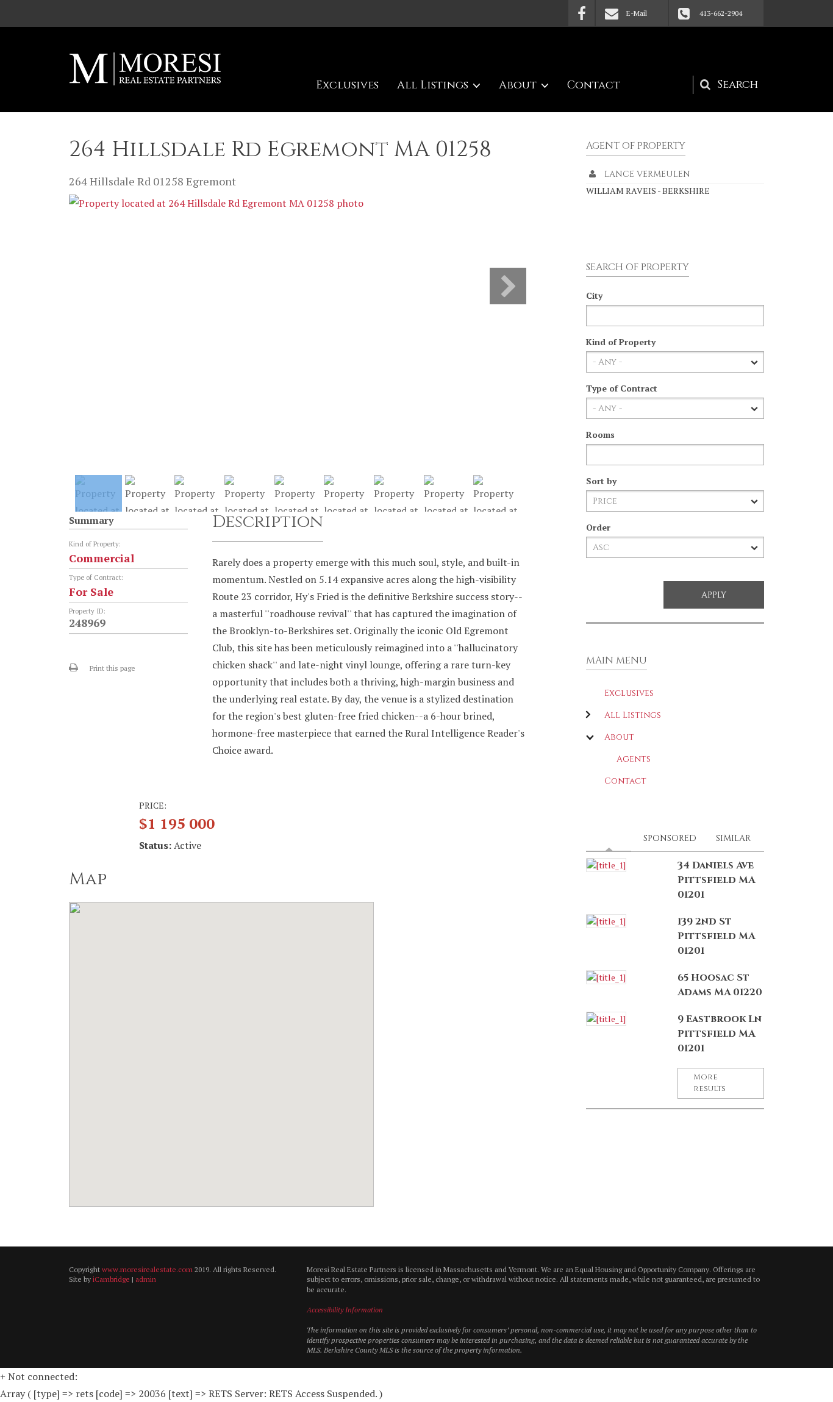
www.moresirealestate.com (147, 1269)
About (518, 85)
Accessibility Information (345, 1309)
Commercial (101, 558)
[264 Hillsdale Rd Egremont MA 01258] (216, 203)
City (594, 295)
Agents (634, 759)
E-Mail (636, 13)
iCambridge (111, 1279)
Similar (733, 838)
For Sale (91, 591)
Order (598, 527)
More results (709, 1083)
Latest (612, 838)
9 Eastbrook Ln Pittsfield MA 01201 (719, 1033)
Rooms (600, 434)
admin (145, 1279)
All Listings (432, 85)
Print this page (112, 668)
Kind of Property (621, 342)
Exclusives (347, 85)
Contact (593, 85)
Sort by (601, 481)
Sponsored (669, 838)
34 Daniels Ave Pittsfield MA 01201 (716, 880)
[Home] (145, 68)
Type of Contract (621, 388)
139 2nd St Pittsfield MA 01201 (716, 936)
